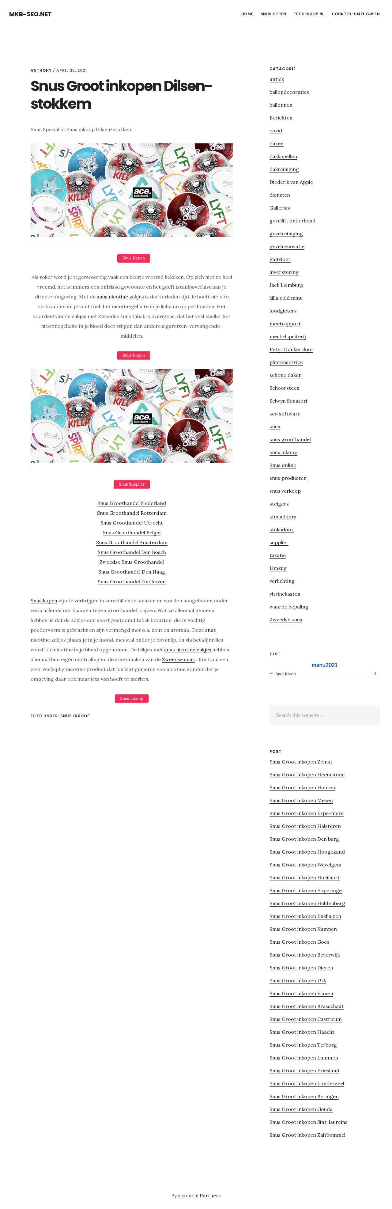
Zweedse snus (178, 659)
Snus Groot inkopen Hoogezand (307, 852)
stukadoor (282, 529)
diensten (280, 195)
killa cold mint (286, 298)
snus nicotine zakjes (120, 297)
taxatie (278, 555)
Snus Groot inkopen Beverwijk (305, 955)
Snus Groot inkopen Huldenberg (307, 903)
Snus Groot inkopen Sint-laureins (309, 1122)
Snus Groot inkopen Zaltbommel (307, 1135)
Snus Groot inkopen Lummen (304, 1058)
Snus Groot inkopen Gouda (301, 1109)
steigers (279, 504)
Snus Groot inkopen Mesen (301, 800)
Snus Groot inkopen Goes (299, 942)
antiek (277, 79)
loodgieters (283, 311)
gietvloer (280, 259)
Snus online (283, 465)
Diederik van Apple (291, 182)
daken (277, 143)
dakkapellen (283, 156)
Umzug (278, 568)
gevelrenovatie (287, 246)
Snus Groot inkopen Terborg (303, 1045)
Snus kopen (44, 600)
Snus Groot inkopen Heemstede (307, 774)
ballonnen (281, 105)
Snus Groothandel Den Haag (131, 572)
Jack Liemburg (286, 285)
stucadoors (283, 517)
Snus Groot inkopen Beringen (304, 1096)
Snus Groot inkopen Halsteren (305, 826)
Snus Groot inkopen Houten (302, 787)
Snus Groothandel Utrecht (131, 523)
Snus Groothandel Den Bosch (132, 552)
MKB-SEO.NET (30, 14)
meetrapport (285, 323)
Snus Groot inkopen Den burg (304, 839)
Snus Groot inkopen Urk (298, 980)
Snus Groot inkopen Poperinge (306, 890)
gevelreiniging (286, 233)
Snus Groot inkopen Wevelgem (305, 865)
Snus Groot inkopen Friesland (304, 1070)
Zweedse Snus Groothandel (132, 562)
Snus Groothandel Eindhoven (132, 581)
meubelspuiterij (288, 336)
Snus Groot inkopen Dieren (301, 968)
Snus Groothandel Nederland (131, 503)
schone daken (286, 375)
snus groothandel (290, 439)
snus (210, 630)
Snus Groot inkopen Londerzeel (307, 1083)
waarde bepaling (289, 607)
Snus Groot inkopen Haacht (302, 1032)
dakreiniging (284, 169)
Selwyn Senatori (288, 401)
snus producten (288, 478)
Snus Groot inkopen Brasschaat (307, 1006)
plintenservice (286, 362)
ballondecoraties (289, 92)
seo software (285, 414)
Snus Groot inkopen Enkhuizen (305, 916)
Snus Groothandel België (131, 532)
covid (276, 130)
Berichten (281, 118)
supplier (279, 542)
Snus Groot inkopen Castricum (306, 1019)
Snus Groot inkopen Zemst (301, 762)
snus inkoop (75, 715)
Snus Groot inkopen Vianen (301, 993)
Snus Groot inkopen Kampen (303, 929)
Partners (210, 1195)
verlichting (282, 581)
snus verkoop (285, 491)
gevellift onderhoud (292, 221)
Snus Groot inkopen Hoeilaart (305, 877)
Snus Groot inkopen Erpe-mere (307, 813)
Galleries (280, 208)
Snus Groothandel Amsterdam (132, 542)
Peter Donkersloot (291, 349)
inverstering (284, 272)
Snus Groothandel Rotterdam (132, 513)
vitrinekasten (285, 594)
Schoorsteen (285, 388)
